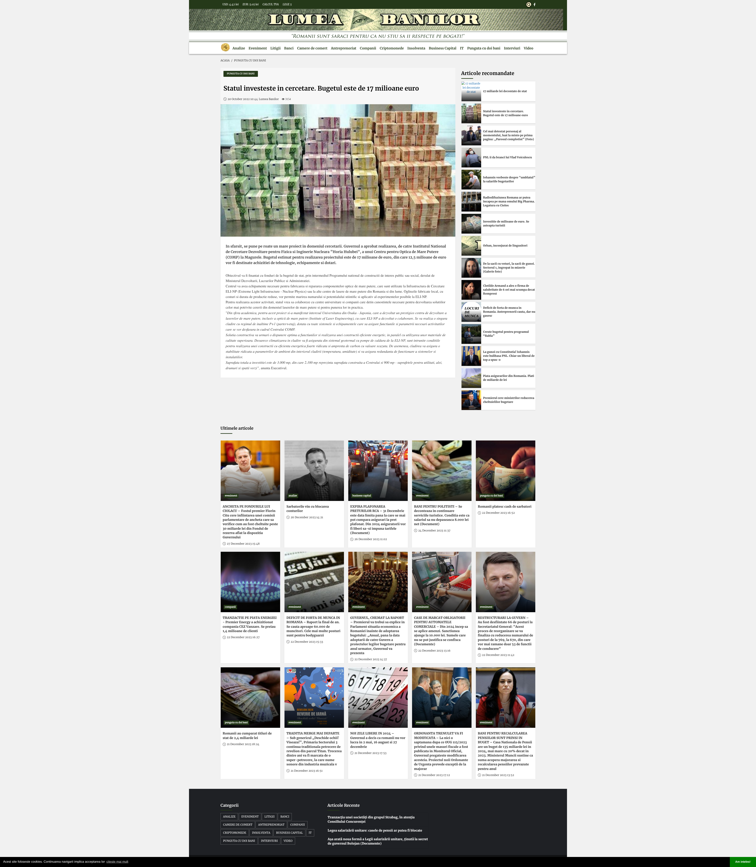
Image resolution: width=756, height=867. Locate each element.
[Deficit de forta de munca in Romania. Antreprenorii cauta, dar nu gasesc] (471, 312)
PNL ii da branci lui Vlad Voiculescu (507, 157)
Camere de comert (312, 48)
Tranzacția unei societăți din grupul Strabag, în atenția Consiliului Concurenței (371, 819)
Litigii (275, 48)
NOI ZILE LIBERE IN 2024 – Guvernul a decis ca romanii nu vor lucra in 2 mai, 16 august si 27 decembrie (377, 740)
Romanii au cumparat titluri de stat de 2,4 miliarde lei (247, 736)
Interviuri (512, 48)
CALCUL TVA (270, 4)
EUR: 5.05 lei (250, 4)
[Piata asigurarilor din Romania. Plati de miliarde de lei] (471, 378)
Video (528, 48)
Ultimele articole (236, 428)
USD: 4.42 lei (230, 4)
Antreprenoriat (343, 48)
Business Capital (442, 48)
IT (462, 48)
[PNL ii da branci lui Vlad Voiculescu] (471, 157)
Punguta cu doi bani (483, 48)
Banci (289, 48)
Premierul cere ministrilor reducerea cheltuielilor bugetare (508, 400)
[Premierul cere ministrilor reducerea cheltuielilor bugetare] (471, 400)
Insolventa (416, 48)
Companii (368, 48)
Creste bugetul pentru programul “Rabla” (506, 334)
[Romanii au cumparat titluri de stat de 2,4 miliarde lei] (250, 697)
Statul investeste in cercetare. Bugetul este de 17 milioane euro (505, 113)
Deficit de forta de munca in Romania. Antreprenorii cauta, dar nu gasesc (509, 311)
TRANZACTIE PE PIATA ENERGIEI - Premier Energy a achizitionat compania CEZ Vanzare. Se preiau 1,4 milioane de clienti (250, 624)
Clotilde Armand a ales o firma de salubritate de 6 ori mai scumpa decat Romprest (509, 289)
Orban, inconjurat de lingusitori (505, 245)
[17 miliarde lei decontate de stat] (471, 91)
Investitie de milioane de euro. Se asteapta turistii (506, 223)
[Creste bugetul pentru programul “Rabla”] (471, 334)
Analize (239, 48)
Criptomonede (392, 48)
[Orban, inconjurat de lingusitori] (471, 246)
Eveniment (258, 48)
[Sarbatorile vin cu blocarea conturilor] (314, 470)
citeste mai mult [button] (117, 861)
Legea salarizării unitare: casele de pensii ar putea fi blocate (375, 831)
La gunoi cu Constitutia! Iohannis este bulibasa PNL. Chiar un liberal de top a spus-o (509, 355)
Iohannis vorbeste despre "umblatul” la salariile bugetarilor (509, 179)
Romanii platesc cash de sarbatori (504, 507)
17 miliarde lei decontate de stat (505, 91)
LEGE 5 (287, 4)
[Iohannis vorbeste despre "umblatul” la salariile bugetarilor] (471, 179)
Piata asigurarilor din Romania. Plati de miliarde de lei (508, 378)
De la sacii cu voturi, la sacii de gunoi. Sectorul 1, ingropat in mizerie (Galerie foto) (509, 267)
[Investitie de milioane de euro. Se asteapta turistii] (471, 224)
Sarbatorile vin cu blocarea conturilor (307, 509)
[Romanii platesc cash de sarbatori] (505, 470)
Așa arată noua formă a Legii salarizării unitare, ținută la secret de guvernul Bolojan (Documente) (378, 841)
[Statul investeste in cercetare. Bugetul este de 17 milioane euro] (471, 113)
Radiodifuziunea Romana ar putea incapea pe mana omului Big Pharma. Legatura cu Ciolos (509, 201)
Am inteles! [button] (743, 861)
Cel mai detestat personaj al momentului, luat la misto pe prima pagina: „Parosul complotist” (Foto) (508, 135)
